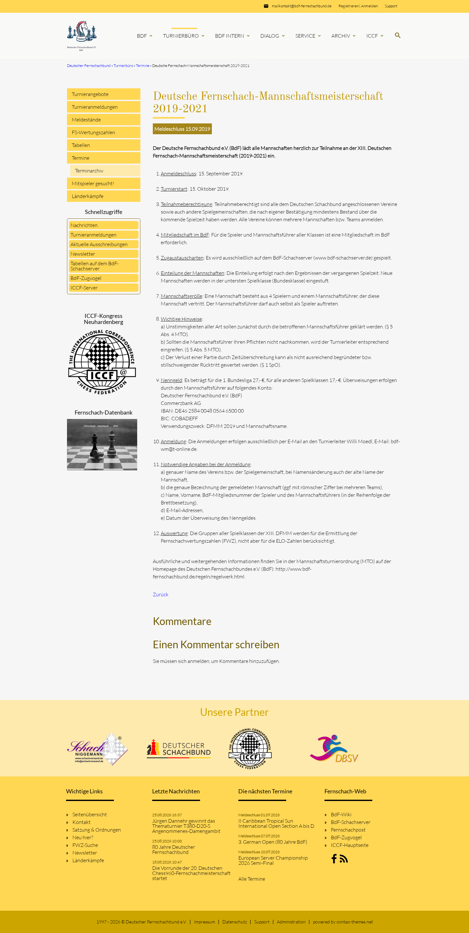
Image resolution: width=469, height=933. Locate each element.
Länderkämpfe (87, 196)
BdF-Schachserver (350, 822)
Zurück (160, 594)
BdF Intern (233, 36)
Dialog (273, 36)
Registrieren (349, 6)
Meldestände (86, 119)
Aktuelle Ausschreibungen (99, 244)
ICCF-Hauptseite (349, 845)
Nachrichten (84, 225)
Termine (80, 158)
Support (391, 6)
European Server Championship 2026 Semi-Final (273, 860)
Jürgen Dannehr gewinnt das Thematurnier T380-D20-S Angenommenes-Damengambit (186, 826)
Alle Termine (251, 879)
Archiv (344, 36)
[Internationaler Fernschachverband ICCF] (250, 748)
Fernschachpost (348, 829)
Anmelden (369, 6)
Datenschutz (234, 921)
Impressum (204, 921)
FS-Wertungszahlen (93, 132)
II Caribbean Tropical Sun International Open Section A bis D (276, 823)
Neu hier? (82, 837)
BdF (145, 36)
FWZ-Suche (85, 845)
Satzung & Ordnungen (96, 829)
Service (308, 36)
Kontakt (81, 822)
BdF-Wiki (341, 814)
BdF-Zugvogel (86, 278)
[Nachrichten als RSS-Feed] (344, 860)
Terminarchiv (89, 170)
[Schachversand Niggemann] (98, 748)
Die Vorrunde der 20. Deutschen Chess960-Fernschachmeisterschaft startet (191, 873)
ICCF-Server (84, 287)
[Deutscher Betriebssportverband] (334, 748)
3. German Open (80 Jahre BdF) (272, 841)
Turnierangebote (90, 94)
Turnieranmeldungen (95, 107)
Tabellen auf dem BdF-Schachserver (95, 266)
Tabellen (81, 145)
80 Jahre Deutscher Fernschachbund (173, 849)
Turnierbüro (184, 36)
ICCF (375, 36)
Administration (291, 921)
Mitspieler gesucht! (93, 183)
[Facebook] (334, 860)
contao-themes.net (355, 921)
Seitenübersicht (89, 814)
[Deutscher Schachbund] (179, 748)
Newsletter (83, 254)
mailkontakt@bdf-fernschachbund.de (301, 6)
